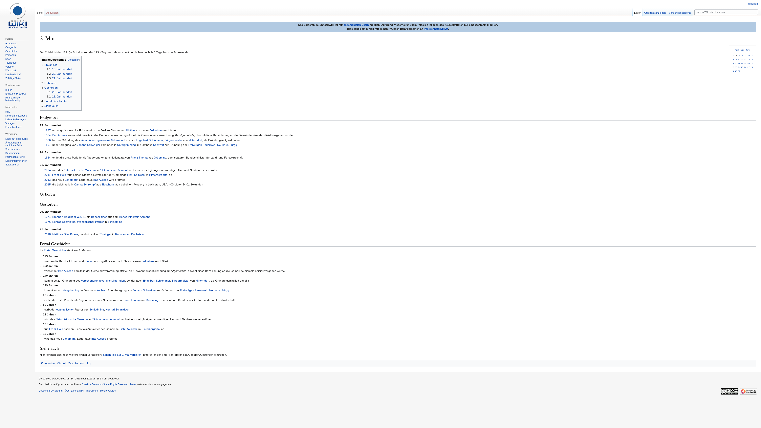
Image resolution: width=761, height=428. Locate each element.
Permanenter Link (15, 157)
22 (732, 67)
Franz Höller (60, 174)
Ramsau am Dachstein (129, 234)
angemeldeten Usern (356, 24)
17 (739, 63)
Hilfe (7, 111)
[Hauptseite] (17, 16)
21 (751, 63)
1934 (47, 157)
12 (745, 59)
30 (736, 71)
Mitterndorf (195, 140)
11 (742, 59)
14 (751, 59)
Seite (40, 12)
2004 (47, 170)
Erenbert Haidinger (64, 216)
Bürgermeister (173, 140)
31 (739, 71)
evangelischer (85, 221)
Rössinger (105, 234)
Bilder (8, 90)
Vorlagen (10, 123)
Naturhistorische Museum (80, 170)
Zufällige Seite (13, 78)
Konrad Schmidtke (63, 221)
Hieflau (130, 130)
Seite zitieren (12, 164)
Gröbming (160, 157)
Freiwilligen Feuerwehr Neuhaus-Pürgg (212, 144)
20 (748, 63)
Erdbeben (155, 130)
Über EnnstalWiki (74, 390)
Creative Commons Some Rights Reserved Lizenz (109, 384)
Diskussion (52, 12)
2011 (47, 174)
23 (736, 67)
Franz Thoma (139, 157)
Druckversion (12, 153)
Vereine (9, 66)
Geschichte (11, 51)
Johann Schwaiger (88, 144)
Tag (89, 363)
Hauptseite (11, 43)
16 (736, 63)
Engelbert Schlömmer (149, 140)
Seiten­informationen (16, 161)
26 (745, 67)
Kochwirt (158, 144)
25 (742, 67)
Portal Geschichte (55, 250)
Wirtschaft (10, 70)
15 (732, 63)
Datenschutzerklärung (51, 390)
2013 (47, 179)
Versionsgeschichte (680, 12)
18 (742, 63)
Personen (10, 55)
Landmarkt (71, 179)
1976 (47, 221)
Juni (748, 50)
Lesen (637, 12)
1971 (47, 216)
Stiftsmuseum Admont (114, 170)
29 (732, 71)
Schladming (115, 221)
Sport (8, 59)
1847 (47, 130)
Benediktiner (99, 216)
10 (739, 59)
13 (748, 59)
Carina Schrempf (85, 184)
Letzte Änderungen (15, 119)
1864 (47, 135)
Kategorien (48, 363)
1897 (47, 144)
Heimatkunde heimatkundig (12, 99)
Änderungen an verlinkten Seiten (14, 144)
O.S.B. (81, 216)
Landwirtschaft (13, 74)
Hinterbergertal (158, 174)
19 (745, 63)
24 (739, 67)
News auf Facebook (16, 115)
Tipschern (108, 184)
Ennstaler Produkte (15, 93)
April (737, 50)
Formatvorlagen (13, 127)
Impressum (92, 390)
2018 (47, 234)
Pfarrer (99, 221)
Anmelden (752, 3)
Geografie (10, 47)
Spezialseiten (12, 149)
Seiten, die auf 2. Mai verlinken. (122, 354)
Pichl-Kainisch (136, 174)
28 (751, 67)
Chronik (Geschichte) (70, 363)
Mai (742, 50)
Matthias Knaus (65, 234)
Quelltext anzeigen (655, 12)
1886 (47, 140)
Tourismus (10, 62)
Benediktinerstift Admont (134, 216)
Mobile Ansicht (108, 390)
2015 (47, 184)
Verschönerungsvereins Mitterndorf (103, 140)
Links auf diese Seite (16, 139)
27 (748, 67)
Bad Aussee (59, 135)
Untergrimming (126, 144)
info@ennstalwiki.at (436, 28)
